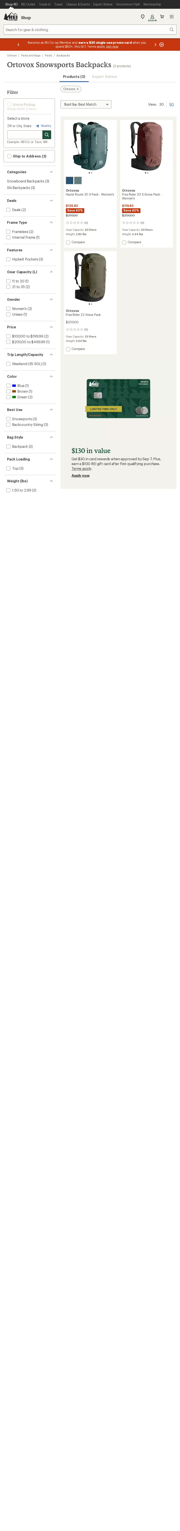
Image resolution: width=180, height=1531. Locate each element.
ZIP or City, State (19, 126)
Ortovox (11, 55)
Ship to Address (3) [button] (29, 156)
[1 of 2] (89, 172)
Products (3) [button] (74, 76)
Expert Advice (104, 76)
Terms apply (81, 468)
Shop (26, 17)
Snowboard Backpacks (25, 181)
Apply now (81, 475)
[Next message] (155, 44)
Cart (162, 16)
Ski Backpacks (18, 187)
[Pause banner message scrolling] (161, 44)
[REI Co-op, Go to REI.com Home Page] (11, 16)
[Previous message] (18, 44)
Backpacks (63, 55)
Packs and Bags (30, 55)
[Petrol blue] (69, 180)
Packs (48, 55)
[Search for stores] (46, 134)
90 (171, 103)
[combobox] (90, 29)
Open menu (171, 16)
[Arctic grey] (78, 180)
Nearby (45, 126)
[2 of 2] (91, 172)
